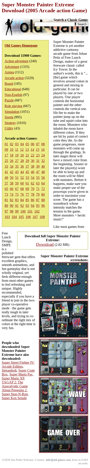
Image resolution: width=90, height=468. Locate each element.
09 (6, 149)
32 (43, 161)
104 (14, 217)
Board (9, 83)
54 (32, 177)
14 (32, 149)
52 (22, 177)
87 (38, 200)
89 (6, 205)
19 (17, 155)
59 (17, 183)
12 (22, 149)
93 (27, 205)
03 (17, 144)
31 (38, 161)
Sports (9, 117)
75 (17, 194)
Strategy (10, 123)
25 (6, 161)
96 (43, 205)
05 (27, 144)
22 (32, 155)
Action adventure (16, 61)
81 (6, 200)
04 (22, 144)
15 (37, 149)
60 (22, 183)
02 (11, 144)
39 (38, 166)
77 (27, 194)
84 (22, 200)
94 (32, 205)
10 (11, 149)
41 (6, 172)
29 (27, 161)
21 (27, 155)
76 (22, 194)
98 (11, 211)
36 (22, 166)
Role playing (13, 106)
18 (11, 155)
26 (11, 161)
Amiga (9, 72)
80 (43, 194)
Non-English (13, 95)
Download (45, 244)
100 (23, 211)
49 (6, 177)
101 (30, 211)
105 (21, 217)
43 (17, 172)
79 (38, 194)
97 (6, 211)
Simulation (12, 111)
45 (27, 172)
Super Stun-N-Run (15, 394)
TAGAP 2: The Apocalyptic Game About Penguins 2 (15, 386)
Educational (13, 89)
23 (38, 155)
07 (38, 144)
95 (38, 205)
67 (17, 189)
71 (38, 189)
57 (6, 183)
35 (17, 166)
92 (22, 205)
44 (22, 172)
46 (32, 172)
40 (43, 166)
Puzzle (9, 100)
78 (32, 194)
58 (11, 183)
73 (6, 194)
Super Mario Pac (21, 374)
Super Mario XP (13, 378)
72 (43, 189)
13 (27, 149)
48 (43, 172)
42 (11, 172)
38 (32, 166)
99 (17, 211)
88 (43, 200)
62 (32, 183)
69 (27, 189)
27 (17, 161)
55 (38, 177)
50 (11, 177)
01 (6, 144)
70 (32, 189)
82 (11, 200)
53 (27, 177)
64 (43, 183)
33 (6, 166)
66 (11, 189)
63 (38, 183)
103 (7, 217)
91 (17, 205)
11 (16, 149)
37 (27, 166)
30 (32, 161)
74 (11, 194)
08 (43, 144)
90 (11, 205)
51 (17, 177)
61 (27, 183)
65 (6, 189)
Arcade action (14, 78)
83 (17, 200)
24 (43, 155)
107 (35, 217)
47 (38, 172)
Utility (9, 128)
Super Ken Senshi (14, 398)
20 (22, 155)
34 (11, 166)
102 (37, 211)
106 (28, 217)
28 (22, 161)
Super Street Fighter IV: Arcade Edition (18, 364)
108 (42, 217)
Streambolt (9, 370)
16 (43, 149)
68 (22, 189)
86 (32, 200)
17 (6, 155)
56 (43, 177)
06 (32, 144)
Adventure (12, 67)
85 (27, 200)
